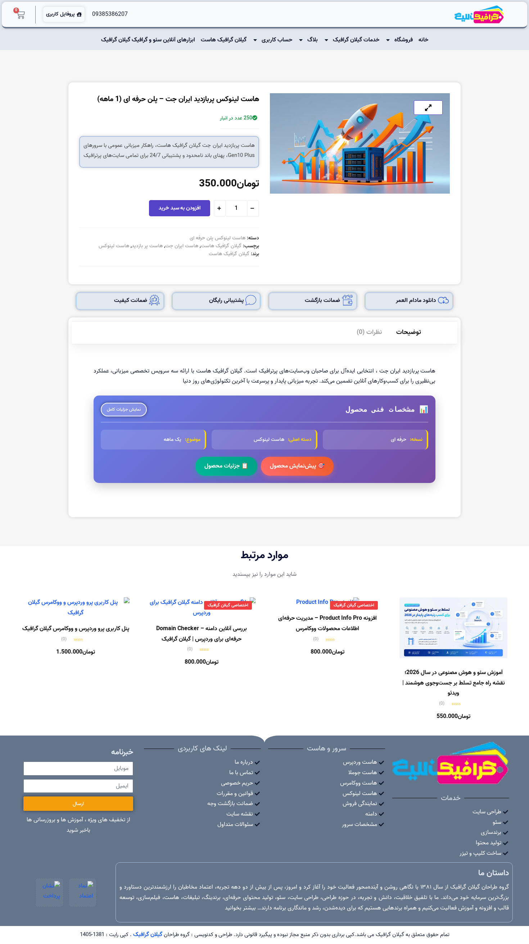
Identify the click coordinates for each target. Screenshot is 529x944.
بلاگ (312, 40)
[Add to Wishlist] (141, 210)
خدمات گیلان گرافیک (356, 40)
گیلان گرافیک (147, 934)
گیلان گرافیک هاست (224, 40)
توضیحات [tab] (408, 333)
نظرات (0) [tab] (369, 333)
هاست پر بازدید (147, 246)
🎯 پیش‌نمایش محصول (297, 466)
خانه (423, 40)
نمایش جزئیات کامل (124, 409)
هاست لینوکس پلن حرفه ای (217, 238)
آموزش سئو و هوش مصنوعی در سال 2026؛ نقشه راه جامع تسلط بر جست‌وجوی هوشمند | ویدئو (453, 683)
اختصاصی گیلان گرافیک (354, 605)
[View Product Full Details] (453, 656)
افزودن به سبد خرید (179, 208)
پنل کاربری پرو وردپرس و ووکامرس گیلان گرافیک (75, 628)
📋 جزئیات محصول (226, 466)
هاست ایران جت (181, 246)
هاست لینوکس (114, 246)
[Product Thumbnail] (428, 107)
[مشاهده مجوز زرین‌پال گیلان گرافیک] (49, 892)
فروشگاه (403, 40)
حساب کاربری (277, 40)
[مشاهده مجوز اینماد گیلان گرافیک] (83, 892)
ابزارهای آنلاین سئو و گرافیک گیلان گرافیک (148, 40)
